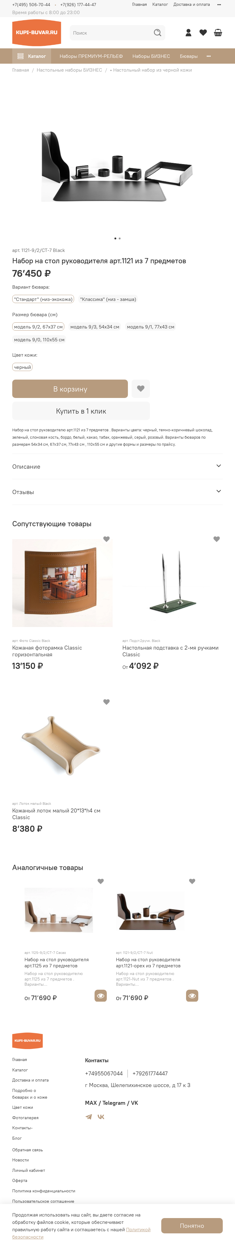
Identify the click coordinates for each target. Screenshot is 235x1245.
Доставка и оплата (191, 4)
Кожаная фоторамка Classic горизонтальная (47, 651)
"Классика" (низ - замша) (108, 299)
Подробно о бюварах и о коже (29, 1094)
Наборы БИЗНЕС (151, 56)
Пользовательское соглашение (43, 1201)
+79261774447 (150, 1073)
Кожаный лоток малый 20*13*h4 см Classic (56, 814)
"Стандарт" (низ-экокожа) (43, 299)
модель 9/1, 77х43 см (150, 327)
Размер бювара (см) (35, 314)
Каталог (160, 4)
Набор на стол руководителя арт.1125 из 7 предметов (56, 962)
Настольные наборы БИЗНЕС (69, 70)
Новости (20, 1160)
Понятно (192, 1225)
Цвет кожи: (24, 355)
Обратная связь (27, 1150)
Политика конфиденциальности (43, 1191)
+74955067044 (104, 1073)
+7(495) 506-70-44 (31, 4)
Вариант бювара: (31, 287)
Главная (139, 4)
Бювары (189, 56)
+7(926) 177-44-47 (78, 4)
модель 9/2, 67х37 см (38, 327)
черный (22, 367)
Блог (17, 1138)
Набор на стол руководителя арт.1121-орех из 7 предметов (148, 962)
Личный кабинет (28, 1170)
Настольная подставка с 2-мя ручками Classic (170, 651)
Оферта (19, 1180)
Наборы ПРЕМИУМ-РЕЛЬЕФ (91, 56)
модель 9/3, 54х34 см (94, 327)
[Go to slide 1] (115, 238)
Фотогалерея (25, 1117)
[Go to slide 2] (120, 238)
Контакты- (22, 1128)
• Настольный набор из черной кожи (151, 70)
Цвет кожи (22, 1107)
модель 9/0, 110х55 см (39, 339)
